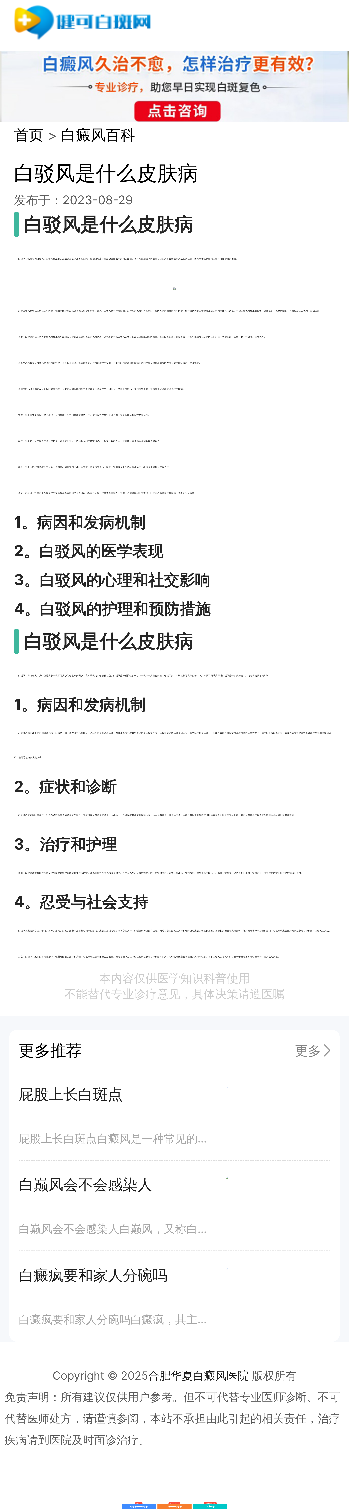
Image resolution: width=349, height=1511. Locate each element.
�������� (139, 1506)
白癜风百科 (98, 135)
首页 (29, 135)
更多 (308, 1050)
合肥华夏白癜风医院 (198, 1375)
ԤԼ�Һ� (210, 1506)
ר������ (174, 1506)
